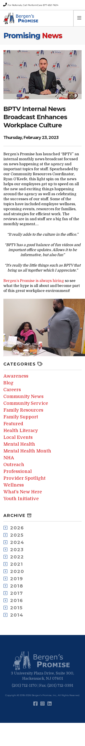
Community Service (25, 403)
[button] (42, 661)
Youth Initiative (21, 498)
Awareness (15, 376)
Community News (23, 396)
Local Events (18, 437)
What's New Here (22, 491)
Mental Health (19, 444)
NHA (8, 457)
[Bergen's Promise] (21, 18)
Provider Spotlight (24, 478)
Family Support (20, 417)
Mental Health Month (27, 451)
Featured (13, 423)
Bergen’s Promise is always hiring (33, 281)
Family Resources (23, 410)
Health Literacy (20, 430)
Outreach (13, 464)
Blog (8, 382)
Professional (17, 471)
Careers (12, 389)
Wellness (13, 485)
